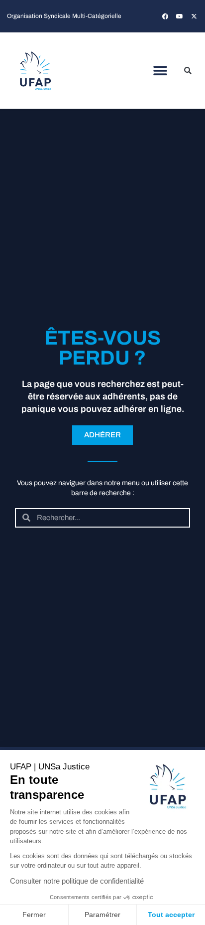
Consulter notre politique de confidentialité (77, 881)
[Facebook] (165, 16)
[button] (160, 70)
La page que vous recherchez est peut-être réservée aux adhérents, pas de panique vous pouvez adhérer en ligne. (102, 396)
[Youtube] (180, 16)
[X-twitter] (194, 16)
